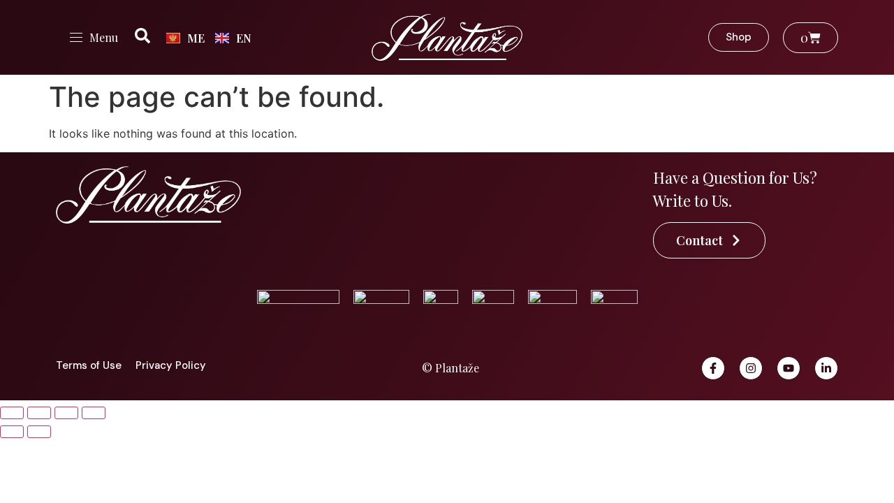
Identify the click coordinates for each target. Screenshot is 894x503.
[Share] (66, 413)
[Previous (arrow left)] (12, 431)
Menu (103, 37)
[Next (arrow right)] (39, 431)
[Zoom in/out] (12, 413)
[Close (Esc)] (93, 413)
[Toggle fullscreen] (39, 413)
